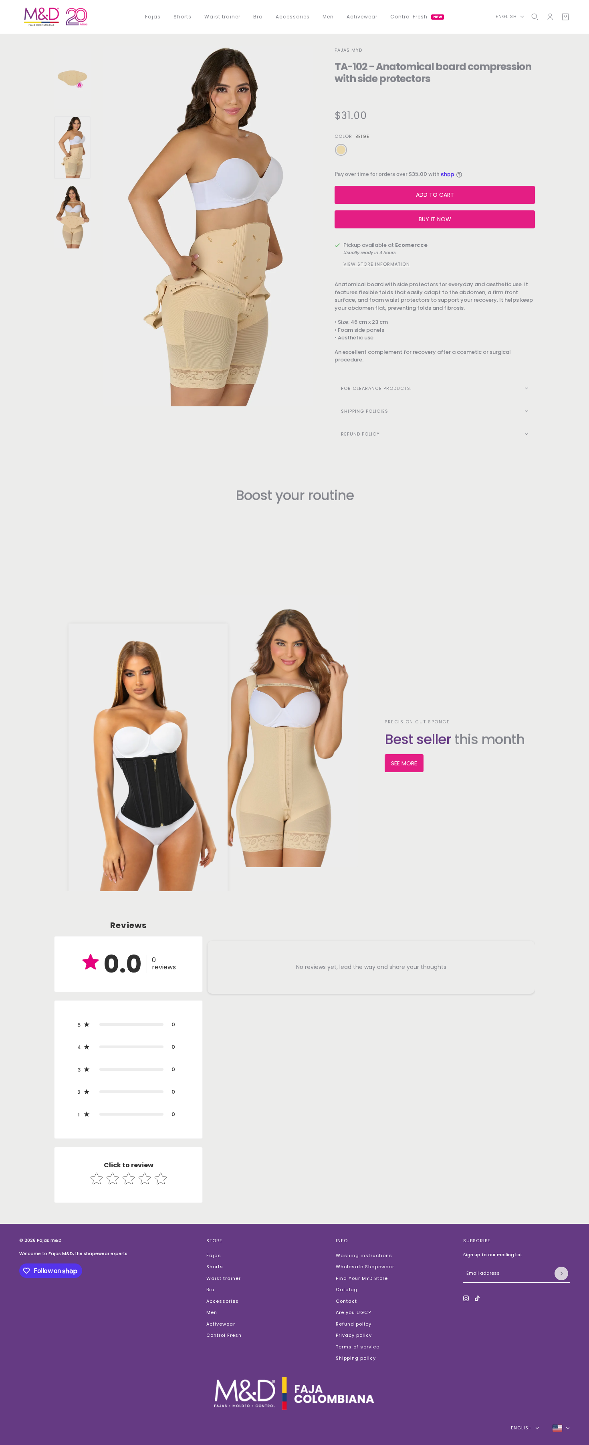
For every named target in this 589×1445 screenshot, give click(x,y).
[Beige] (341, 150)
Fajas (213, 1255)
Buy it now (435, 219)
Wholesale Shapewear (365, 1266)
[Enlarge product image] (208, 226)
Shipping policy (356, 1358)
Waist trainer (223, 1278)
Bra (210, 1289)
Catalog (346, 1289)
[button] (128, 1025)
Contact (346, 1301)
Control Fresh (224, 1335)
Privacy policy (354, 1335)
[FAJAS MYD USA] (55, 16)
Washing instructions (364, 1255)
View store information (376, 264)
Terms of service (357, 1347)
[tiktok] (477, 1298)
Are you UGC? (353, 1312)
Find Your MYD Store (362, 1278)
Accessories (222, 1301)
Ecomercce (411, 245)
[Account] (550, 16)
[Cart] (565, 16)
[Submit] (561, 1273)
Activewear (220, 1324)
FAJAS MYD (348, 50)
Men (211, 1312)
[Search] (535, 16)
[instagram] (466, 1298)
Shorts (214, 1266)
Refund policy (353, 1324)
